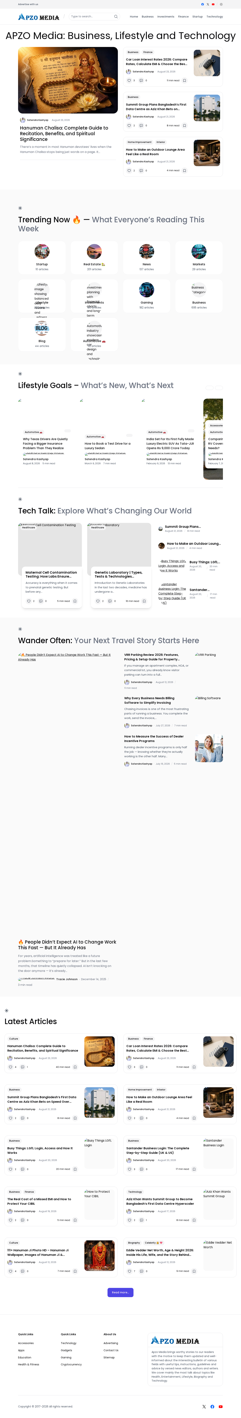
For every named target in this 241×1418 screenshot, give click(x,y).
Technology (135, 1191)
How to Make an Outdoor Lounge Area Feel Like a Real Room (155, 151)
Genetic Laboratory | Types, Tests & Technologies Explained (119, 574)
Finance (148, 52)
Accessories (217, 425)
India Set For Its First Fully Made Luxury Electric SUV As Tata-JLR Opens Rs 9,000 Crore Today (170, 443)
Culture (13, 1038)
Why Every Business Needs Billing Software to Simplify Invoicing (149, 700)
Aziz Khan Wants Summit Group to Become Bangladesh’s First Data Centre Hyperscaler (160, 1201)
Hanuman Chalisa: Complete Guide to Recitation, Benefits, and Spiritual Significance (64, 133)
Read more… (120, 1292)
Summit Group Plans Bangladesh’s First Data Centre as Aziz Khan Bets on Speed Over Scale (156, 106)
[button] (221, 4)
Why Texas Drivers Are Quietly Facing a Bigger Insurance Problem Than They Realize (45, 443)
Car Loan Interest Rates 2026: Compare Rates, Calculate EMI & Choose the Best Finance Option (156, 61)
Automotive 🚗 (33, 432)
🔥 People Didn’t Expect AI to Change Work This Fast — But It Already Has (67, 945)
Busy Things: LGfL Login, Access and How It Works (204, 562)
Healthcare (28, 527)
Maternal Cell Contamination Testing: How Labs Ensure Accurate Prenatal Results (51, 574)
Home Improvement (140, 142)
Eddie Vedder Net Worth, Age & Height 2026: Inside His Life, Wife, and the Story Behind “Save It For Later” (160, 1252)
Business (133, 52)
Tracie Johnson (67, 979)
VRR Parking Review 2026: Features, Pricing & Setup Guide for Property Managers (151, 657)
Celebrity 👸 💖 (153, 1242)
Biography (134, 1242)
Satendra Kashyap (37, 120)
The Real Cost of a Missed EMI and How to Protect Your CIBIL (39, 1201)
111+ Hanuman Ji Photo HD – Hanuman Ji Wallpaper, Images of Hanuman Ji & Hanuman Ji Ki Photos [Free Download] (38, 1252)
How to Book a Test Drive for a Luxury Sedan (107, 445)
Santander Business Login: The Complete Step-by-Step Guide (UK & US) (203, 590)
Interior (161, 142)
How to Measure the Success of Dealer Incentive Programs (154, 738)
